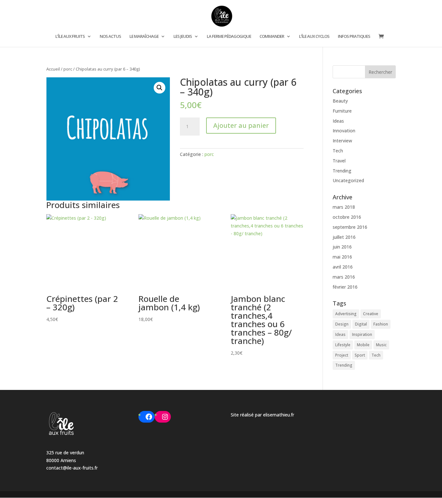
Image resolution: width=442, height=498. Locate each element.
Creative (370, 313)
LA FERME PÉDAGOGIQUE (229, 36)
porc (67, 69)
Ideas (338, 121)
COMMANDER (272, 36)
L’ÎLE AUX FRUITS (70, 36)
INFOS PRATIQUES (354, 36)
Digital (361, 324)
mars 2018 (344, 207)
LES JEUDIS (182, 36)
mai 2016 (342, 257)
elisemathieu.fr (278, 415)
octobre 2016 (347, 217)
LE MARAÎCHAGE (144, 36)
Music (381, 345)
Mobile (363, 345)
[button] (159, 88)
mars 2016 (344, 277)
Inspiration (362, 334)
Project (341, 355)
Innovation (344, 130)
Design (341, 324)
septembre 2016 (350, 227)
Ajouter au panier (241, 125)
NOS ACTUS (110, 36)
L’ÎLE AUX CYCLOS (314, 36)
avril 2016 (343, 267)
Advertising (346, 313)
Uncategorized (348, 180)
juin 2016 (342, 247)
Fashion (380, 324)
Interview (342, 141)
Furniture (342, 111)
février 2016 (345, 287)
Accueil (53, 69)
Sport (360, 355)
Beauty (340, 101)
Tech (338, 151)
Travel (339, 161)
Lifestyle (342, 345)
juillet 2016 (344, 237)
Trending (342, 171)
